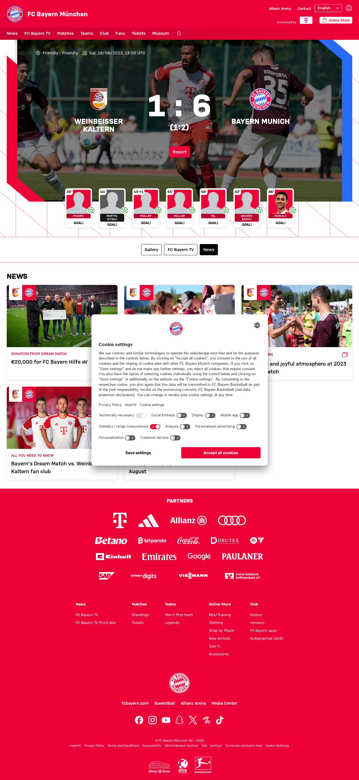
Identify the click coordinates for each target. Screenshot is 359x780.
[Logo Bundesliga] (203, 765)
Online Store (220, 604)
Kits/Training (220, 615)
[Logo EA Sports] (257, 540)
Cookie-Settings (277, 745)
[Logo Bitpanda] (152, 540)
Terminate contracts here (243, 745)
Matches (65, 33)
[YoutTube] (166, 720)
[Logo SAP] (107, 576)
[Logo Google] (199, 556)
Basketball (165, 703)
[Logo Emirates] (159, 556)
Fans (120, 33)
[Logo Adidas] (148, 520)
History (256, 615)
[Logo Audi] (232, 520)
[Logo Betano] (111, 540)
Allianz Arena (280, 8)
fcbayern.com (135, 703)
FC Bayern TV (37, 33)
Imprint (75, 745)
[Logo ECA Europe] (183, 766)
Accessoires (219, 654)
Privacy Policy (94, 745)
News (12, 33)
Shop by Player (221, 630)
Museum (160, 33)
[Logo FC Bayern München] (179, 683)
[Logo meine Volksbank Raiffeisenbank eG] (242, 576)
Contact (304, 8)
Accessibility (151, 745)
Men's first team (179, 615)
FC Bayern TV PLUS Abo (96, 623)
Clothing (216, 623)
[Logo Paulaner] (242, 556)
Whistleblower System (181, 745)
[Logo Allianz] (188, 520)
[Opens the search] (179, 33)
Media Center (224, 703)
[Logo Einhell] (113, 556)
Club (104, 33)
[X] (192, 720)
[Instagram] (152, 720)
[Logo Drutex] (225, 540)
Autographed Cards (266, 638)
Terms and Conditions (123, 745)
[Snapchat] (179, 720)
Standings (140, 615)
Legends (172, 623)
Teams (86, 33)
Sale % (214, 646)
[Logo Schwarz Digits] (143, 576)
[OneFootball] (206, 720)
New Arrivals (219, 638)
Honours (257, 623)
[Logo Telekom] (120, 520)
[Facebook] (139, 720)
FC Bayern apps (263, 630)
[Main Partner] (306, 20)
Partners (180, 500)
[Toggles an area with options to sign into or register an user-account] (349, 8)
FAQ (204, 745)
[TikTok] (219, 720)
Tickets (139, 33)
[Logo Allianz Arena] (159, 767)
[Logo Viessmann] (193, 576)
